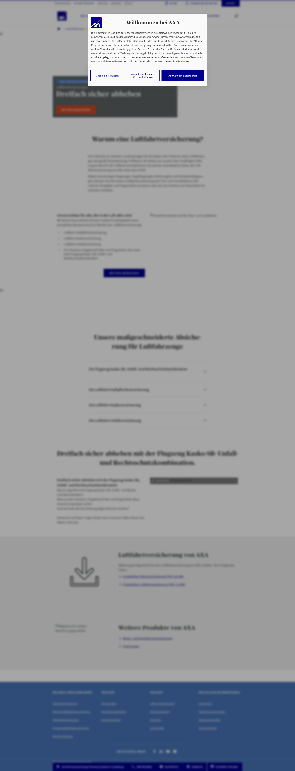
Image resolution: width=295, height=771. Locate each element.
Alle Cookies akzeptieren (182, 75)
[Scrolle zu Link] (96, 22)
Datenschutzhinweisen (177, 61)
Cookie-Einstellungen (107, 75)
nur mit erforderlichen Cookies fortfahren (142, 75)
